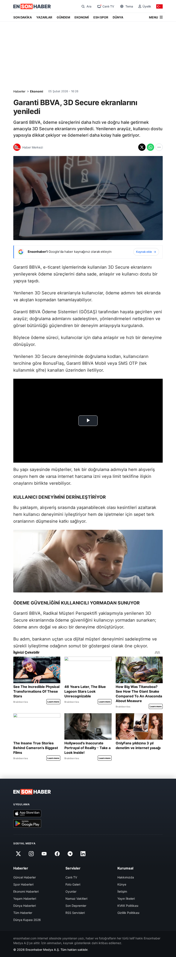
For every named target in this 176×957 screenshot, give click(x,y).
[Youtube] (44, 854)
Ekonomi (36, 91)
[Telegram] (70, 854)
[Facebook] (57, 854)
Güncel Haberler (24, 877)
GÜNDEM (63, 17)
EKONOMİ (81, 17)
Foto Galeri (72, 884)
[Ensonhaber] (32, 6)
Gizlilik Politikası (128, 913)
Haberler (19, 91)
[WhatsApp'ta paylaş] (150, 147)
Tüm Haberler (22, 913)
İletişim (122, 891)
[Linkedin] (83, 854)
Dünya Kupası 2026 (27, 920)
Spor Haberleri (23, 884)
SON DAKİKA (22, 17)
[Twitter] (18, 854)
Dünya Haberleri (24, 905)
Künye (121, 884)
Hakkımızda (125, 877)
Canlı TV (71, 877)
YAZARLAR (44, 17)
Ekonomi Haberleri (26, 891)
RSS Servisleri (75, 913)
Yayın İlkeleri (126, 898)
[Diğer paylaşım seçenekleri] (159, 147)
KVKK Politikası (127, 905)
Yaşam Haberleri (24, 898)
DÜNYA (118, 17)
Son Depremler (75, 905)
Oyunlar (70, 891)
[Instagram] (31, 854)
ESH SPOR (100, 17)
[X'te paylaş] (142, 147)
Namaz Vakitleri (76, 898)
